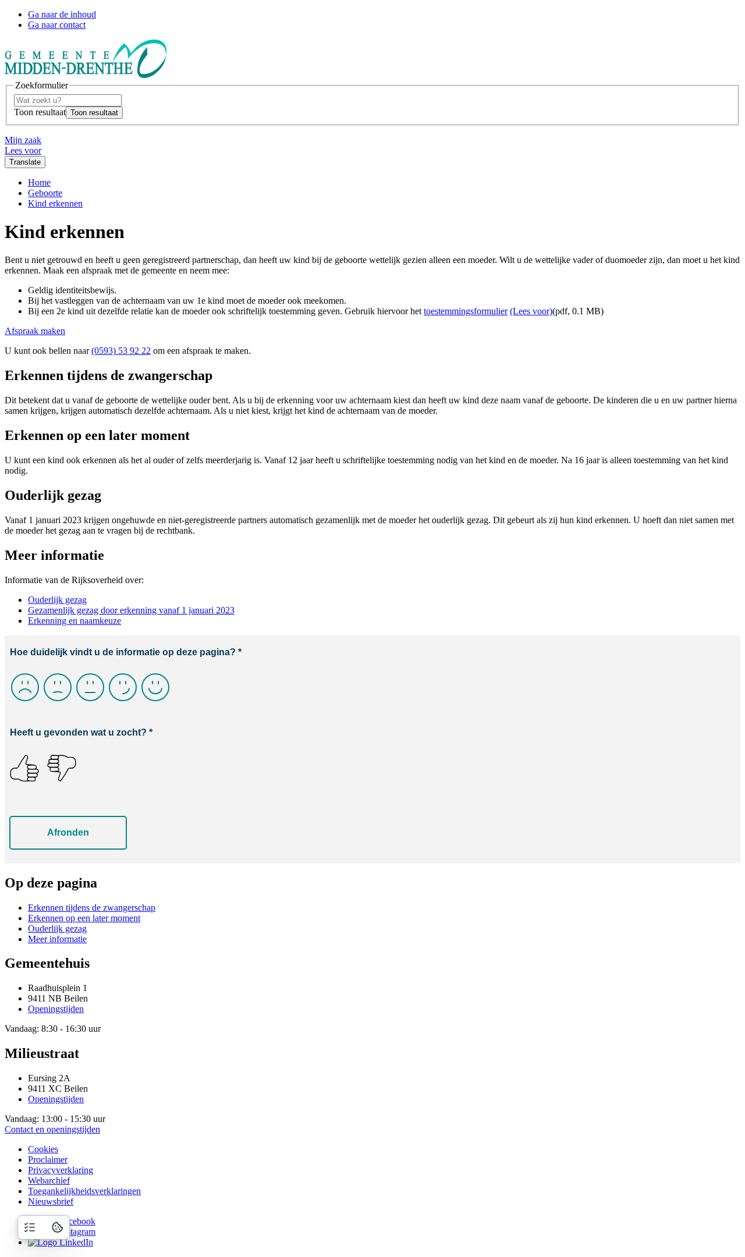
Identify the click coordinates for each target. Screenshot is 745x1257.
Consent (57, 1227)
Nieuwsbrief (50, 1201)
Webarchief (49, 1180)
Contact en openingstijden (52, 1129)
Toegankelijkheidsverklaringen (84, 1191)
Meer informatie (57, 939)
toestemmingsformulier (466, 311)
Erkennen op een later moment (84, 918)
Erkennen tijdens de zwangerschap (91, 907)
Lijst (29, 1227)
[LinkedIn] (60, 1242)
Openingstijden (56, 1009)
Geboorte (45, 193)
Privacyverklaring (60, 1170)
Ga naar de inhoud (62, 14)
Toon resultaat (40, 112)
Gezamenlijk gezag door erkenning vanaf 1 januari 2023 (131, 610)
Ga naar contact (57, 25)
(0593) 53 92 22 (121, 351)
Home (39, 182)
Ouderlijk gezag (57, 600)
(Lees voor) (531, 311)
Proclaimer (48, 1159)
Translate (25, 162)
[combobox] (68, 100)
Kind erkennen (55, 203)
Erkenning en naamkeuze (74, 621)
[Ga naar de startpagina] (86, 75)
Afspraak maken (35, 331)
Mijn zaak (23, 140)
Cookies (43, 1149)
